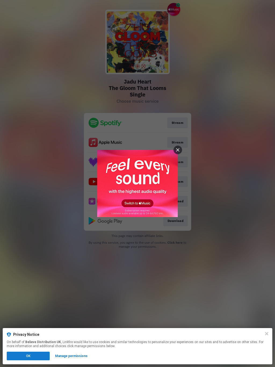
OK (28, 356)
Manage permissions (71, 356)
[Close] (266, 333)
